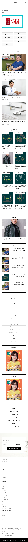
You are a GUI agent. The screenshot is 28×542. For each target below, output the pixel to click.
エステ (3, 479)
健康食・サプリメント (14, 327)
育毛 (2, 517)
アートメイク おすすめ (14, 426)
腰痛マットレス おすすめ (14, 420)
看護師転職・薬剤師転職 (14, 332)
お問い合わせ (4, 461)
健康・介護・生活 (14, 324)
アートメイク (4, 475)
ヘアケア (14, 315)
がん (14, 303)
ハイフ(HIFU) (4, 495)
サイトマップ (4, 464)
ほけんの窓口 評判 (14, 411)
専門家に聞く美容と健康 (14, 329)
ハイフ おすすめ (14, 429)
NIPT (3, 472)
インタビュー (14, 298)
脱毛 (14, 338)
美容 (14, 335)
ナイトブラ (14, 312)
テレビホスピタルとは (14, 448)
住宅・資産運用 (14, 318)
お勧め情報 (14, 301)
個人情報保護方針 (5, 459)
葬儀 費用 (14, 423)
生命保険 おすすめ (14, 408)
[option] (14, 230)
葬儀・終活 (14, 341)
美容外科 (3, 515)
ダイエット (14, 309)
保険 (14, 321)
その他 (14, 306)
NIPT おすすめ (14, 417)
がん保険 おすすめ (14, 414)
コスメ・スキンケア (5, 486)
